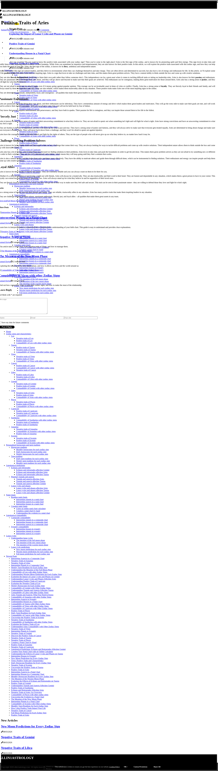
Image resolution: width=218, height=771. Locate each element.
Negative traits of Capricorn (27, 413)
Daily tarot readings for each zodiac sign (32, 459)
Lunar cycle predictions (20, 547)
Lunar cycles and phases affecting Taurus (32, 490)
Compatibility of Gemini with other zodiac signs (35, 388)
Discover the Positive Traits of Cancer (26, 636)
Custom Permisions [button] (140, 767)
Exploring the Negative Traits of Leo (25, 583)
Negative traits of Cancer (26, 370)
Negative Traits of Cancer (21, 710)
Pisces (13, 400)
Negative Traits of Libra (20, 563)
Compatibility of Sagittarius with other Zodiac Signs (31, 622)
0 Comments (44, 30)
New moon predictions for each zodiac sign (33, 549)
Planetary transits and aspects (22, 477)
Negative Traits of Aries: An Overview (26, 692)
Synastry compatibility (20, 527)
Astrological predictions (15, 465)
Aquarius (14, 427)
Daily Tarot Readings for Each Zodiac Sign (28, 613)
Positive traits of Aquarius (26, 434)
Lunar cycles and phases (21, 486)
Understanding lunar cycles (22, 538)
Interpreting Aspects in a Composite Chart (27, 558)
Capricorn (15, 409)
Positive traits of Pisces (25, 404)
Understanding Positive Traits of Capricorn (28, 581)
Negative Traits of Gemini (21, 633)
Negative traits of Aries (25, 393)
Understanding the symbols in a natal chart (33, 513)
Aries (33, 32)
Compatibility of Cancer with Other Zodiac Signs (30, 615)
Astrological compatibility (16, 515)
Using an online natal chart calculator (31, 508)
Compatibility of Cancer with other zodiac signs (35, 368)
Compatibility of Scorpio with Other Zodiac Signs (31, 704)
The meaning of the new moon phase (31, 543)
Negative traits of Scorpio (26, 438)
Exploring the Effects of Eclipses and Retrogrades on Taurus (35, 681)
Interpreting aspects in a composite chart (32, 524)
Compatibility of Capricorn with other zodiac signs (36, 415)
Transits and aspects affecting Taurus (30, 481)
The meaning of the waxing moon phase (32, 545)
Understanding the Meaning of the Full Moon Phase (31, 570)
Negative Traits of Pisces (21, 640)
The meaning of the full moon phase (30, 540)
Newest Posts (11, 556)
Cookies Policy (114, 767)
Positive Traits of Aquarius (21, 645)
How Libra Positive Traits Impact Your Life (28, 708)
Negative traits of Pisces (25, 402)
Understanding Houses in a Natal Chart (26, 602)
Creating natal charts (19, 506)
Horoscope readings (19, 447)
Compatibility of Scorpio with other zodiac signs (35, 443)
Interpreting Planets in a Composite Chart (27, 565)
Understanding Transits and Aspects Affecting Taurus (32, 590)
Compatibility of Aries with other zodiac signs (34, 397)
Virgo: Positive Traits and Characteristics (27, 661)
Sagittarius (15, 418)
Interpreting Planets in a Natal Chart (25, 701)
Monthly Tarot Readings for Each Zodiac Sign (29, 706)
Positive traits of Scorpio (26, 440)
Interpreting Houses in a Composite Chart (27, 674)
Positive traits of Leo (24, 341)
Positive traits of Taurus (25, 347)
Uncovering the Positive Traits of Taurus (27, 667)
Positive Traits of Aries (20, 670)
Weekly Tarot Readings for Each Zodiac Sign (29, 567)
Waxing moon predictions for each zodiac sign (34, 552)
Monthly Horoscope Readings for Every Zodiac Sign (32, 676)
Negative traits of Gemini (26, 384)
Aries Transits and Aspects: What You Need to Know (32, 595)
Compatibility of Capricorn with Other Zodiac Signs (32, 608)
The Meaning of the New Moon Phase (26, 699)
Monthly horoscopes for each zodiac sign (32, 449)
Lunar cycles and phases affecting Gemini (32, 493)
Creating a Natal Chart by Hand (23, 642)
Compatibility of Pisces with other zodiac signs (34, 406)
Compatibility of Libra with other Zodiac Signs (29, 592)
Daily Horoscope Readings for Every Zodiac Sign (31, 663)
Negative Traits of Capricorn (22, 647)
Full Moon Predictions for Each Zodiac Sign (28, 713)
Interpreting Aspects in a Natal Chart (25, 672)
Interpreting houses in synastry (28, 529)
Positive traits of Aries (25, 395)
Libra (13, 372)
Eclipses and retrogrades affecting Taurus (32, 474)
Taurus (14, 345)
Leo (12, 336)
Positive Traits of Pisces (20, 611)
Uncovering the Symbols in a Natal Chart (27, 697)
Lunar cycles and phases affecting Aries (32, 488)
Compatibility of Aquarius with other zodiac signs (36, 431)
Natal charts (11, 495)
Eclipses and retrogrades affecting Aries (32, 472)
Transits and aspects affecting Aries (30, 479)
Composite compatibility (21, 518)
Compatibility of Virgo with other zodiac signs (34, 361)
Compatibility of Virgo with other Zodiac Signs (30, 606)
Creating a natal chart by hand (28, 511)
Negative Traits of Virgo (20, 629)
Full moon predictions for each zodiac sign (33, 554)
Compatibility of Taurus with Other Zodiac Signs (30, 604)
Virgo (13, 354)
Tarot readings (16, 456)
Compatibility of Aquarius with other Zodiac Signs (31, 597)
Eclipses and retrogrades (20, 468)
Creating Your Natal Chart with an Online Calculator (32, 651)
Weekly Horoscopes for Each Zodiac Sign (28, 586)
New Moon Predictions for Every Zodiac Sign (29, 658)
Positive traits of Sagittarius (27, 425)
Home (8, 331)
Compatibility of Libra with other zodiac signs (34, 379)
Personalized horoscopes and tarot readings (23, 445)
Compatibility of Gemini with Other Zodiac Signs (31, 588)
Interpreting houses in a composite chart (32, 522)
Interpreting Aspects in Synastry (23, 599)
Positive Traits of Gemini (21, 683)
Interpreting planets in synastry (28, 531)
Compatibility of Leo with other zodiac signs (34, 343)
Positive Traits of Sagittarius (22, 688)
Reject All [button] (157, 767)
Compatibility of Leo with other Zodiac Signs (29, 572)
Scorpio (14, 436)
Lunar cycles (11, 536)
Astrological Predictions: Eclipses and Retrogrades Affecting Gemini (38, 649)
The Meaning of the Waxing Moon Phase (27, 679)
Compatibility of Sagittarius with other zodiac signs (36, 420)
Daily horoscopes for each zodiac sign (31, 452)
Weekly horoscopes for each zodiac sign (32, 454)
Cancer (14, 363)
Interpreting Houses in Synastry (23, 656)
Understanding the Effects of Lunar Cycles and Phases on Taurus (37, 654)
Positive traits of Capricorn (26, 411)
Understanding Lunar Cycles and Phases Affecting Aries (33, 579)
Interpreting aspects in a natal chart (30, 502)
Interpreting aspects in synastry (28, 533)
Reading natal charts (19, 497)
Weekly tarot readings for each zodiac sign (33, 461)
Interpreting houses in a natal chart (29, 504)
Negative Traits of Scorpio (21, 665)
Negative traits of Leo (24, 338)
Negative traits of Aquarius (26, 429)
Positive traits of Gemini (25, 386)
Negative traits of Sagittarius (27, 422)
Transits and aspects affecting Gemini (31, 484)
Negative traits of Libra (25, 377)
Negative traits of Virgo (25, 356)
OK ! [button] (125, 767)
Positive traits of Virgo (25, 359)
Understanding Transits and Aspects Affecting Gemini (32, 686)
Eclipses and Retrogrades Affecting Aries (27, 690)
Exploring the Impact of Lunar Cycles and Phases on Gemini (35, 577)
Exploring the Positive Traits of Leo (25, 624)
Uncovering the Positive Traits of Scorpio (27, 617)
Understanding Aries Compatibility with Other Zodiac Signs (35, 626)
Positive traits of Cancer (25, 366)
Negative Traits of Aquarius (22, 561)
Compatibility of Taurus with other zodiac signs (35, 352)
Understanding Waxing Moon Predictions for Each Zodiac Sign (36, 574)
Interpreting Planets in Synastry (23, 631)
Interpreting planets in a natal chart (30, 499)
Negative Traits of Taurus (21, 638)
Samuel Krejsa (7, 30)
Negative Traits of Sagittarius (22, 620)
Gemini (14, 381)
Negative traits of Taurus (26, 350)
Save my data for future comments (15, 322)
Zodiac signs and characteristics (19, 32)
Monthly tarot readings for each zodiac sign (33, 463)
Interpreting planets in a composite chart (32, 520)
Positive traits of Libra (25, 375)
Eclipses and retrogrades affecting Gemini (32, 470)
